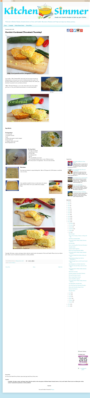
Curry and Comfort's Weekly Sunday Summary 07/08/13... (77, 269)
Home (5, 25)
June (70, 293)
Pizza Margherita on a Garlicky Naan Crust (77, 264)
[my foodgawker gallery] (83, 369)
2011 (69, 306)
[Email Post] (26, 260)
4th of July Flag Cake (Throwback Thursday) (77, 285)
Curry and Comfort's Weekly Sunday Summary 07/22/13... (77, 241)
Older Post (60, 267)
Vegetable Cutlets (72, 247)
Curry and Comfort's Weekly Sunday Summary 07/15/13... (77, 253)
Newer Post (8, 267)
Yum (6, 35)
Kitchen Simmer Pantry (19, 25)
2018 (69, 212)
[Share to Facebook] (32, 261)
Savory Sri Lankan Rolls (77, 184)
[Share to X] (31, 261)
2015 (69, 218)
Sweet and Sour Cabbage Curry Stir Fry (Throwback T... (76, 258)
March (70, 298)
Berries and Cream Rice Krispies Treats (76, 287)
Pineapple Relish (72, 290)
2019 (69, 211)
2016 (69, 216)
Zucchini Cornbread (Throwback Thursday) (77, 273)
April (70, 296)
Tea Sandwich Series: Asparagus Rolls (80, 177)
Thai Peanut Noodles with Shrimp (79, 191)
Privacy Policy (29, 25)
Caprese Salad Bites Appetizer (74, 278)
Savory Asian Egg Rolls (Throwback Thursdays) (78, 245)
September (71, 228)
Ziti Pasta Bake (72, 243)
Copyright (11, 25)
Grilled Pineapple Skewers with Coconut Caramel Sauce (78, 261)
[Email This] (28, 261)
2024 (69, 201)
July (70, 232)
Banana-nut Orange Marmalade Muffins (76, 250)
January (70, 302)
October (70, 227)
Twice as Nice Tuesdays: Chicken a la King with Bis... (78, 236)
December (71, 223)
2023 (69, 203)
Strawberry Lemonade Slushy (74, 238)
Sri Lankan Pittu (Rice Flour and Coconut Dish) (79, 170)
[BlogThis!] (30, 261)
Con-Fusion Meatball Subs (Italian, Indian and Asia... (77, 256)
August (70, 230)
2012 (69, 304)
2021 (69, 207)
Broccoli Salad (71, 234)
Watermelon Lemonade (73, 271)
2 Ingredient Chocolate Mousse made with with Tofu (77, 266)
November (71, 225)
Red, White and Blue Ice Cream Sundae (79, 162)
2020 (69, 209)
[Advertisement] (77, 85)
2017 (69, 214)
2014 (69, 220)
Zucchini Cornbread (12, 262)
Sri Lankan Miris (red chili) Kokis (75, 283)
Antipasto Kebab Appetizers (74, 248)
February (71, 300)
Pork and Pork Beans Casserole (74, 275)
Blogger (52, 389)
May (70, 294)
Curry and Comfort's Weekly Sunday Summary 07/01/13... (77, 281)
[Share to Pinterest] (33, 261)
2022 (69, 205)
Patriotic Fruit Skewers (73, 288)
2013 (69, 221)
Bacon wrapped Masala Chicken (75, 277)
